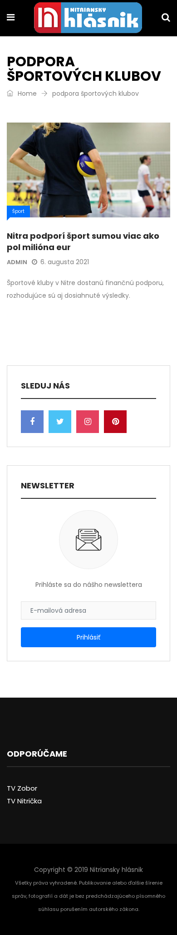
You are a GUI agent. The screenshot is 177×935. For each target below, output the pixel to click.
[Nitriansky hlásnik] (88, 18)
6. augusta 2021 (64, 261)
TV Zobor (22, 788)
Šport (18, 211)
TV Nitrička (24, 801)
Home (26, 93)
